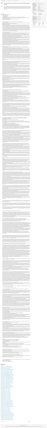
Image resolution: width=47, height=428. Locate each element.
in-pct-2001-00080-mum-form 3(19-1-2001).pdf (5, 408)
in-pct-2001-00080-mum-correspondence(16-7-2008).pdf (6, 376)
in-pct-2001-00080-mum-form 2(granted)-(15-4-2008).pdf (6, 403)
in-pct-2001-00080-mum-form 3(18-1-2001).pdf (5, 407)
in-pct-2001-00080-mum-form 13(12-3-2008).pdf (5, 393)
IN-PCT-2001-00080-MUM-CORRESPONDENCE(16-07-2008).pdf (7, 375)
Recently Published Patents (15, 0)
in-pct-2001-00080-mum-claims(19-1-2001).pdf (5, 368)
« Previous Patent (2, 421)
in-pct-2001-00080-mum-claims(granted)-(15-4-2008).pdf (6, 373)
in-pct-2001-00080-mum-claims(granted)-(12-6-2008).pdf (6, 371)
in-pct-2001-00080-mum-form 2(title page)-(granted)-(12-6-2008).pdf (8, 406)
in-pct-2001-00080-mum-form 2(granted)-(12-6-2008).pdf (6, 401)
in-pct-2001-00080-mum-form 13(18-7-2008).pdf (5, 395)
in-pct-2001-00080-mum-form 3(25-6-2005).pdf (5, 409)
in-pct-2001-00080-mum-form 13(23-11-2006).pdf (6, 396)
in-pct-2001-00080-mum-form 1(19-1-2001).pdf (5, 391)
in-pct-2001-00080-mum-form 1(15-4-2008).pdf (5, 389)
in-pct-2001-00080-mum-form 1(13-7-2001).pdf (5, 388)
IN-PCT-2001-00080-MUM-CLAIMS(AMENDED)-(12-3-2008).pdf (7, 369)
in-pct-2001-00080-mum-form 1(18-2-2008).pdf (5, 390)
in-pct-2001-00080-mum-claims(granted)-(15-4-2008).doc (6, 372)
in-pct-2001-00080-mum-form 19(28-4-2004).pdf (5, 398)
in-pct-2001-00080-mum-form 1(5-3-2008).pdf (5, 392)
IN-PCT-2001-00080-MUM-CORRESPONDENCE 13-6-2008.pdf (7, 374)
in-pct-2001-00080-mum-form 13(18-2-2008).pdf (5, 394)
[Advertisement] (15, 11)
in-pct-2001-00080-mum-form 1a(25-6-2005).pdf (5, 399)
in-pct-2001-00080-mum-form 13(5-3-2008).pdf (5, 397)
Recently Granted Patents (9, 0)
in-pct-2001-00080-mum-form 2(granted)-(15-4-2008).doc (6, 402)
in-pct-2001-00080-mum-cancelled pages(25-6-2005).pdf (6, 367)
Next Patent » (29, 421)
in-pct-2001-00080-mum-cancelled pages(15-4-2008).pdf (6, 366)
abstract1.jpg (2, 365)
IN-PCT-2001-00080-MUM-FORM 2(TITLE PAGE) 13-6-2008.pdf (7, 404)
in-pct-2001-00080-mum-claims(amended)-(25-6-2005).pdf (7, 370)
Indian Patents (3, 0)
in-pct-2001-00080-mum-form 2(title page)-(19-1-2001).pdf (7, 405)
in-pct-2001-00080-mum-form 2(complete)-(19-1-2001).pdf (7, 400)
